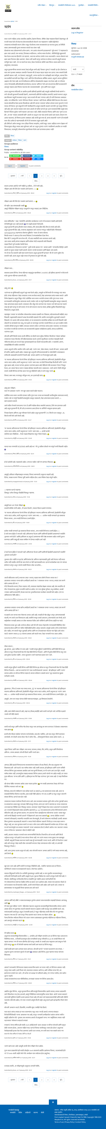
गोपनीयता (72, 1114)
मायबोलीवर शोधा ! (77, 89)
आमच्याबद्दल (80, 1114)
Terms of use (59, 1122)
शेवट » (36, 181)
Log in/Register (77, 32)
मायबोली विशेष (93, 5)
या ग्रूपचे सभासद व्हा (77, 57)
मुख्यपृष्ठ (12, 21)
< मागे (21, 176)
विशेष (20, 1112)
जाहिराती (27, 1112)
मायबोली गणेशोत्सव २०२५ (66, 5)
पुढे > (61, 176)
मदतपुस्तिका (94, 15)
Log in (10, 166)
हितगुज (51, 5)
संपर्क (86, 1114)
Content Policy (80, 1122)
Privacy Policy (70, 1122)
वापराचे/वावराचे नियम (61, 1114)
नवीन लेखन (41, 5)
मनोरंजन (15, 140)
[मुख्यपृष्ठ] (8, 7)
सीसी (42, 1112)
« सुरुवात (12, 176)
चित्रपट (12, 136)
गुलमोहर (81, 5)
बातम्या (36, 1112)
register (22, 166)
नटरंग (24, 140)
